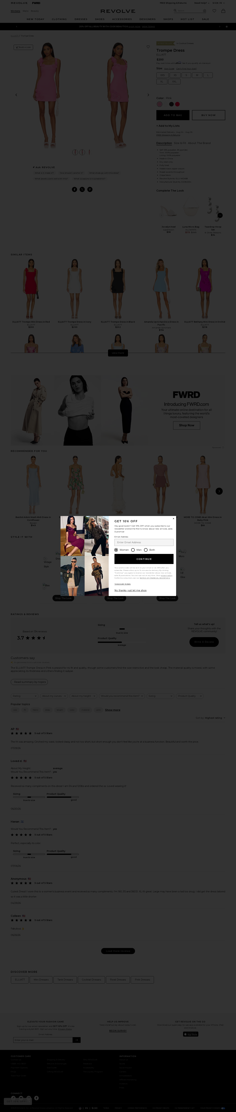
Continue (144, 559)
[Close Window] (173, 518)
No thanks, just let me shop (130, 590)
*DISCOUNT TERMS (122, 584)
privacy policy (166, 575)
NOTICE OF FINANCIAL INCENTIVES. (155, 578)
